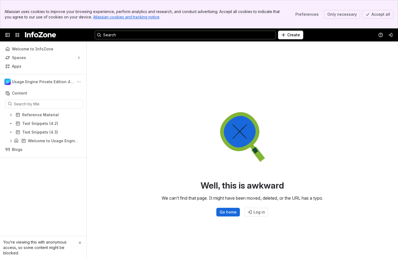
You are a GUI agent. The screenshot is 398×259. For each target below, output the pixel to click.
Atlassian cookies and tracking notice (126, 17)
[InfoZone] (40, 35)
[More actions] (79, 82)
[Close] (80, 242)
